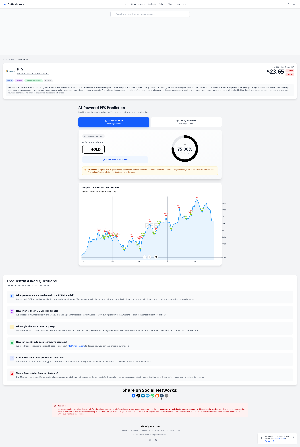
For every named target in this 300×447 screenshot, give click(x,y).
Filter (170, 4)
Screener (142, 4)
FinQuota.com (151, 426)
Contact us (146, 430)
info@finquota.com (76, 346)
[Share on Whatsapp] (152, 396)
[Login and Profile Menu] (294, 4)
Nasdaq (48, 81)
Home (126, 4)
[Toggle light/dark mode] (288, 4)
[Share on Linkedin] (143, 396)
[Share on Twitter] (138, 396)
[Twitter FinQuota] (150, 440)
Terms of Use (175, 430)
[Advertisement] (150, 37)
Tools (161, 4)
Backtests (152, 4)
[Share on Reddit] (157, 396)
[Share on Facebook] (133, 396)
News (133, 4)
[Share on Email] (166, 396)
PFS (12, 59)
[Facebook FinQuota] (144, 439)
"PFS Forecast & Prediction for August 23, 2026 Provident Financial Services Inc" (189, 409)
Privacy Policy (160, 430)
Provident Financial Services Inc (33, 73)
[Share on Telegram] (148, 396)
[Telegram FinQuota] (156, 439)
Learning (180, 4)
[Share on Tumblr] (162, 396)
